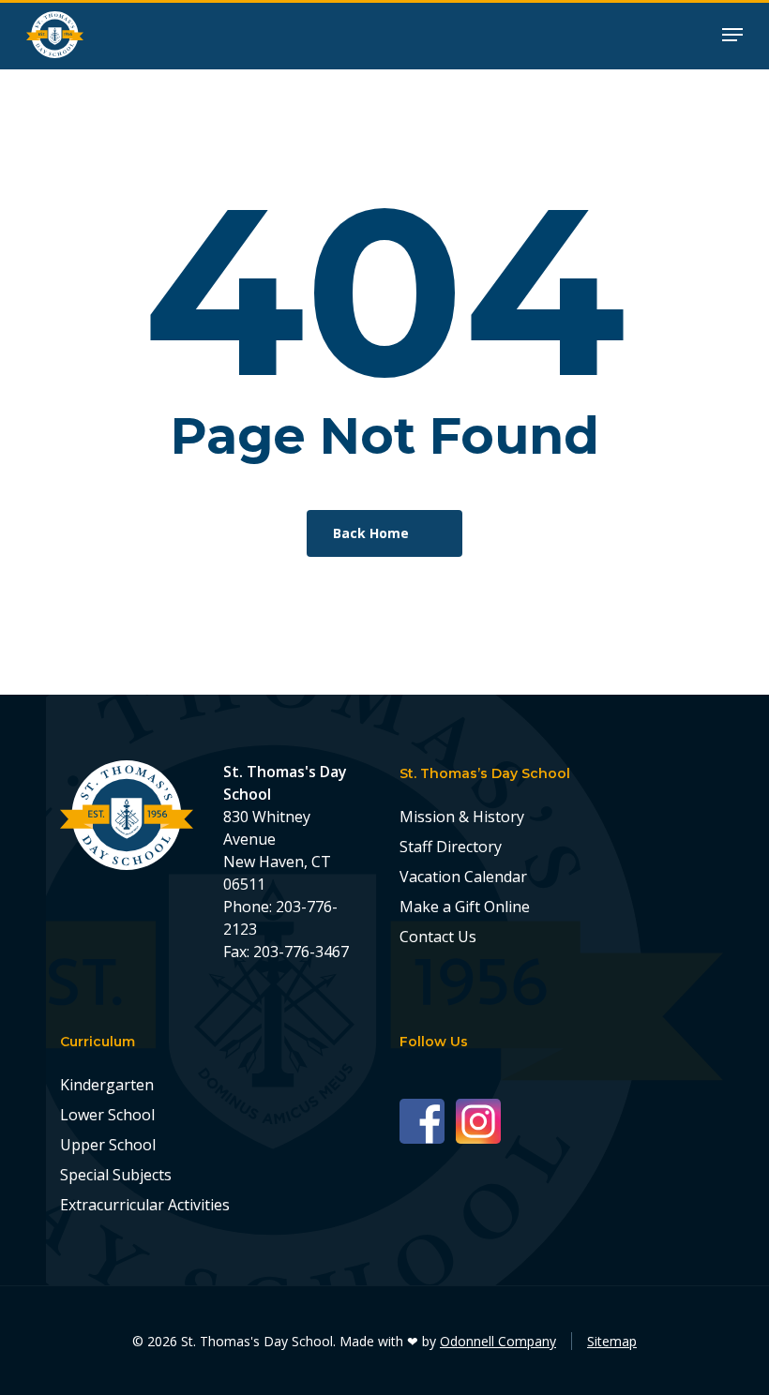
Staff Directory (451, 846)
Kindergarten (107, 1084)
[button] (732, 33)
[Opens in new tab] (428, 1119)
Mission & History (462, 816)
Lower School (107, 1114)
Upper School (108, 1144)
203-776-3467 (301, 951)
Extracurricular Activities (145, 1204)
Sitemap (612, 1341)
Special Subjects (116, 1174)
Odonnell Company (498, 1341)
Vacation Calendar (463, 876)
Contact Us (438, 936)
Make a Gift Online (465, 906)
